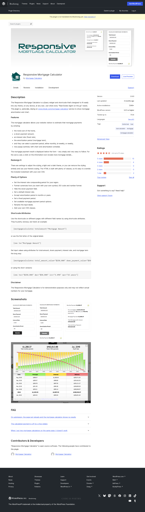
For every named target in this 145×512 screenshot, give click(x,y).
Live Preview (128, 76)
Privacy (11, 487)
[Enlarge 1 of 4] (34, 306)
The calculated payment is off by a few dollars (29, 424)
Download (115, 76)
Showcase (38, 476)
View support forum (104, 195)
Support (131, 88)
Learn (62, 476)
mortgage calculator (126, 133)
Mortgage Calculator (34, 78)
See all (131, 177)
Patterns (37, 487)
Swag (89, 487)
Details (15, 88)
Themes (37, 480)
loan (132, 124)
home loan (125, 124)
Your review (101, 177)
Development (54, 88)
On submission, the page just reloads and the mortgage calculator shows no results (43, 417)
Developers (65, 483)
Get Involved (91, 476)
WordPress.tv (66, 487)
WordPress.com (119, 476)
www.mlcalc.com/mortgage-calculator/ (53, 109)
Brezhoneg (32, 498)
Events (89, 480)
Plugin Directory (14, 11)
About (10, 476)
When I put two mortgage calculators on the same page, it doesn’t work (39, 431)
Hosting (11, 483)
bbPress (116, 483)
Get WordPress (135, 4)
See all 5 (131, 119)
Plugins (36, 483)
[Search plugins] (31, 24)
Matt (115, 480)
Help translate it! (90, 17)
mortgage (130, 128)
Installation (39, 88)
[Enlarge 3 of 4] (88, 306)
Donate (90, 483)
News (10, 480)
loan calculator (120, 128)
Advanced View (103, 139)
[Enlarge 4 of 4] (88, 345)
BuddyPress (118, 487)
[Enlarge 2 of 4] (61, 306)
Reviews (26, 88)
